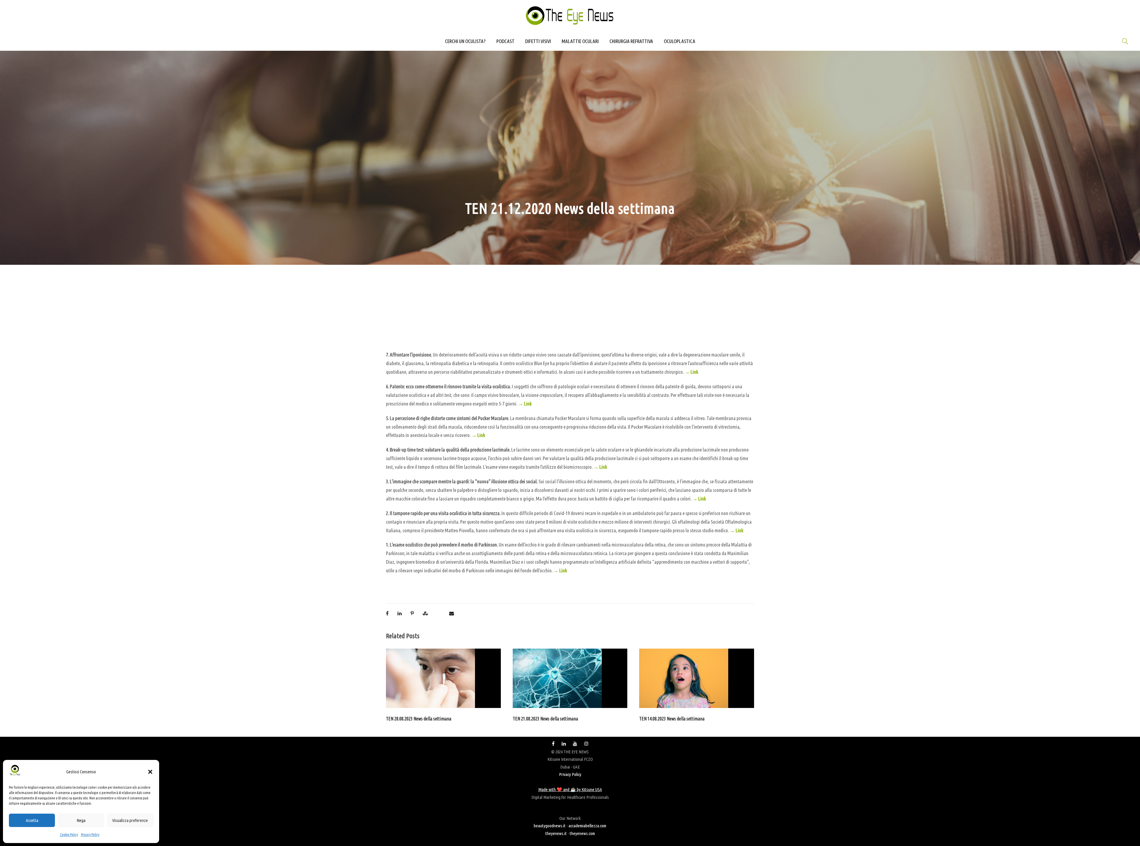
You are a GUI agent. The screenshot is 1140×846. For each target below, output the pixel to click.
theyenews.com (582, 833)
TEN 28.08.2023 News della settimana (418, 718)
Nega (81, 820)
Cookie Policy (69, 835)
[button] (150, 772)
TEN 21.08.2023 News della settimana (545, 718)
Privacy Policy (90, 835)
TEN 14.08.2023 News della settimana (671, 718)
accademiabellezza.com (587, 825)
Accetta (32, 820)
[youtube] (575, 744)
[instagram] (586, 744)
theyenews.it (556, 833)
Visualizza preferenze (130, 820)
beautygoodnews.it (550, 825)
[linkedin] (564, 744)
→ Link (691, 372)
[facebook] (553, 744)
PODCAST (505, 41)
